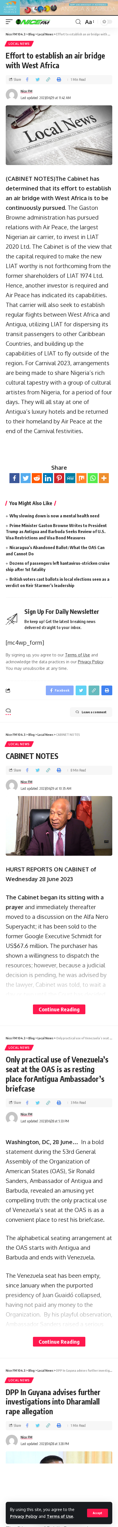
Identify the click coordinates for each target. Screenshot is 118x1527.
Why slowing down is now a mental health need (54, 515)
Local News (19, 43)
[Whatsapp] (93, 478)
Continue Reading (59, 1009)
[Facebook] (14, 478)
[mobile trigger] (10, 22)
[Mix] (81, 478)
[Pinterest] (59, 478)
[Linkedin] (48, 478)
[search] (78, 21)
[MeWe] (70, 478)
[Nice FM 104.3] (40, 22)
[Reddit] (37, 478)
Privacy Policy (24, 1516)
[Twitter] (26, 478)
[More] (104, 478)
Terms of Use (60, 1516)
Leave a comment (94, 712)
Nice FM (26, 91)
